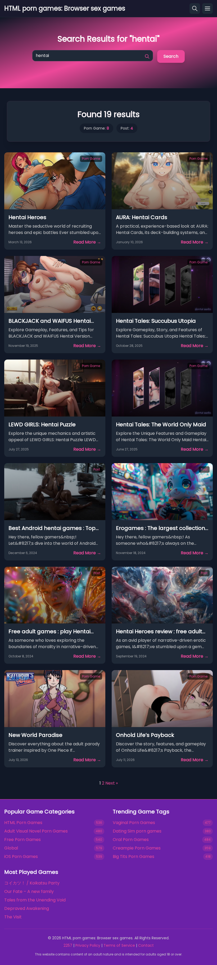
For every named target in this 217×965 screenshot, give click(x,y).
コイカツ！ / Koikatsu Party (32, 883)
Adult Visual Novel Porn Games (36, 831)
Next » (111, 783)
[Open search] (194, 8)
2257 (68, 945)
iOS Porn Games (21, 856)
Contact (146, 945)
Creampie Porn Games (137, 848)
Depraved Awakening (26, 908)
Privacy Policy (87, 945)
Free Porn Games (22, 839)
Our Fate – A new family (29, 891)
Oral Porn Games (131, 839)
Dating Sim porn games (137, 831)
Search (171, 56)
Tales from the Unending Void (35, 900)
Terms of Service (119, 945)
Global (11, 848)
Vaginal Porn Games (134, 823)
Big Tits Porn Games (133, 856)
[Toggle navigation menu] (207, 8)
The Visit (13, 917)
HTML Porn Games (23, 823)
